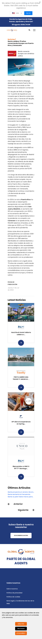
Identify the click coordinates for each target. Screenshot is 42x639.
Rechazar (21, 628)
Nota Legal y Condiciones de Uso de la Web (20, 602)
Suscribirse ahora (21, 535)
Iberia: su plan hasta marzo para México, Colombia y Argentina (20, 497)
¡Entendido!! (21, 633)
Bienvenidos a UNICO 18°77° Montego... (21, 467)
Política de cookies (13, 597)
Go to (28, 13)
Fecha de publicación (12, 283)
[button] (17, 13)
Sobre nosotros (12, 589)
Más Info (21, 624)
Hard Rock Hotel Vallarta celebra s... (21, 333)
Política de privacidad (14, 593)
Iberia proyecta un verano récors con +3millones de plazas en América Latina (20, 492)
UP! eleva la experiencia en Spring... (21, 423)
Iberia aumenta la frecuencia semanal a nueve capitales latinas (21, 494)
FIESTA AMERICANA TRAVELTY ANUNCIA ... (21, 378)
